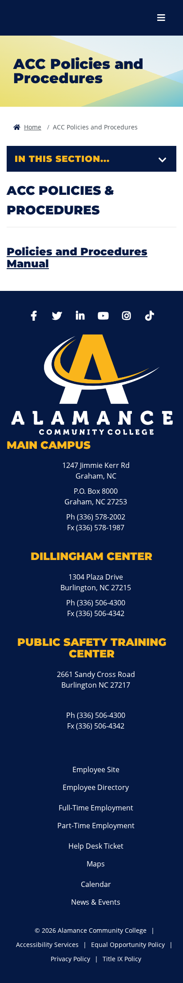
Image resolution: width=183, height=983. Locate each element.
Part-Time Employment (96, 825)
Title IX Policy (122, 959)
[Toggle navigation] (162, 160)
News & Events (95, 902)
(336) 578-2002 (101, 517)
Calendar (96, 884)
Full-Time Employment (96, 808)
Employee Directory (96, 787)
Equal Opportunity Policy (128, 944)
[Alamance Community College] (55, 17)
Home (32, 127)
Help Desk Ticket (95, 846)
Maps (96, 864)
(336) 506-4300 (101, 603)
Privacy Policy (70, 959)
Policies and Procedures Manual (77, 257)
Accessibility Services (47, 944)
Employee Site (95, 769)
